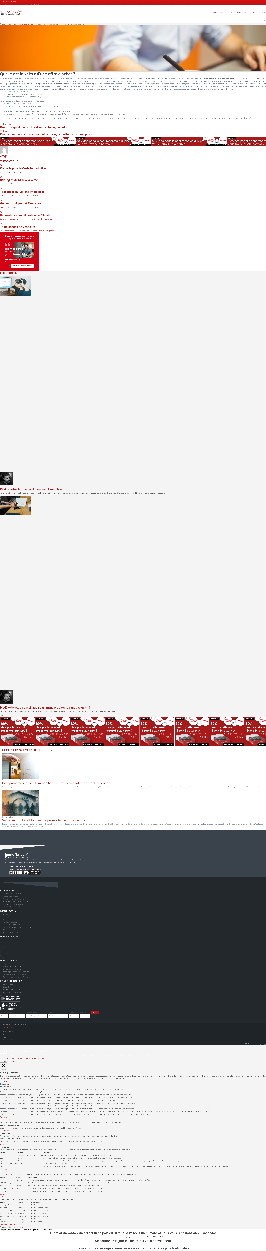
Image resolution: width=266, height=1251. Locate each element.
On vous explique (7, 817)
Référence (4, 1012)
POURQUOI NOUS (243, 13)
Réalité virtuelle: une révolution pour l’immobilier (32, 489)
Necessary (6, 1084)
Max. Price (84, 1012)
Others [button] (2, 1194)
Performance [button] (4, 1131)
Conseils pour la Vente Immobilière (13, 780)
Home (4, 24)
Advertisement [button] (5, 1169)
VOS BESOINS (212, 13)
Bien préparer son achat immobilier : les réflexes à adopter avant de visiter (56, 783)
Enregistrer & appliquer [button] (8, 1224)
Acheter (39, 24)
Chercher (95, 1013)
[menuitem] (263, 21)
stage (3, 156)
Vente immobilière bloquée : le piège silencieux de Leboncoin (46, 820)
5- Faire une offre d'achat (51, 24)
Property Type (31, 1012)
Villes (11, 1012)
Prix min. (72, 1012)
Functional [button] (3, 1117)
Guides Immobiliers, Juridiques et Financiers (21, 24)
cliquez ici (181, 1056)
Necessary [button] (4, 1081)
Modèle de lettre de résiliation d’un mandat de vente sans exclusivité (45, 707)
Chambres (51, 1012)
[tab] (10, 1230)
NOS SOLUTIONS (227, 13)
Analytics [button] (3, 1144)
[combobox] (17, 1016)
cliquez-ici (229, 1056)
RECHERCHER (258, 13)
